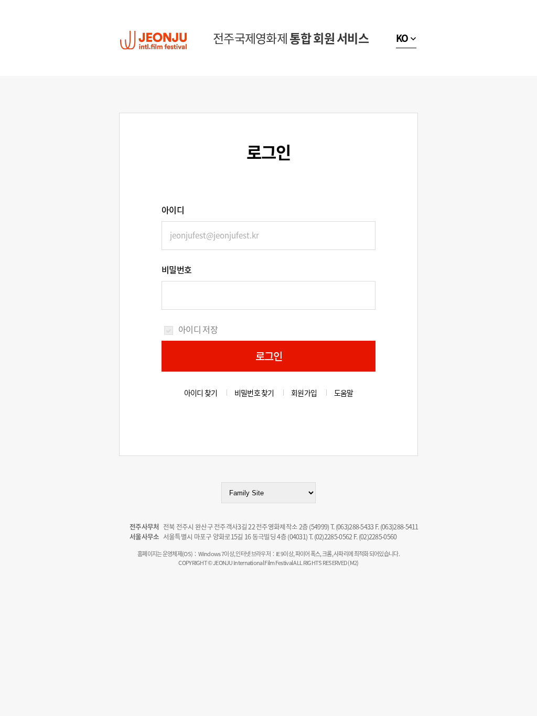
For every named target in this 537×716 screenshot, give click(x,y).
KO (402, 38)
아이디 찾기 (201, 392)
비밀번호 (176, 269)
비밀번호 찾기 (254, 392)
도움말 (343, 392)
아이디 (173, 209)
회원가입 (304, 392)
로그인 (269, 356)
